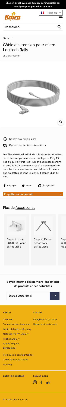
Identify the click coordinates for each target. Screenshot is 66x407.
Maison (6, 38)
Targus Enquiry (11, 343)
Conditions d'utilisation (15, 359)
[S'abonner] (54, 296)
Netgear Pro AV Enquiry (16, 334)
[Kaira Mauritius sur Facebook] (41, 382)
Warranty (8, 364)
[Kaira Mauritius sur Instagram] (35, 382)
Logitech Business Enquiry (17, 329)
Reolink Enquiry (11, 338)
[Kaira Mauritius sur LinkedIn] (47, 382)
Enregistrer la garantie (45, 319)
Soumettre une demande (16, 324)
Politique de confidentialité (18, 354)
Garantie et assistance (45, 324)
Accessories (25, 207)
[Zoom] (61, 122)
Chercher (8, 319)
